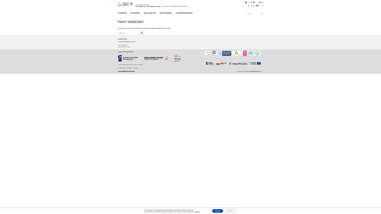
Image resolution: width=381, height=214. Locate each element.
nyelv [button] (260, 2)
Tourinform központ (184, 13)
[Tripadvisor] (257, 6)
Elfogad (217, 211)
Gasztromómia (166, 13)
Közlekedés (135, 13)
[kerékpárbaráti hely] (224, 53)
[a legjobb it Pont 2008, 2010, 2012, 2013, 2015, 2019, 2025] (210, 53)
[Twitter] (251, 6)
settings (197, 212)
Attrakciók (122, 13)
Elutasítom (230, 211)
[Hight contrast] (246, 2)
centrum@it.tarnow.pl (153, 6)
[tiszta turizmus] (237, 53)
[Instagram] (254, 6)
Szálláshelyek (150, 13)
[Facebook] (248, 6)
